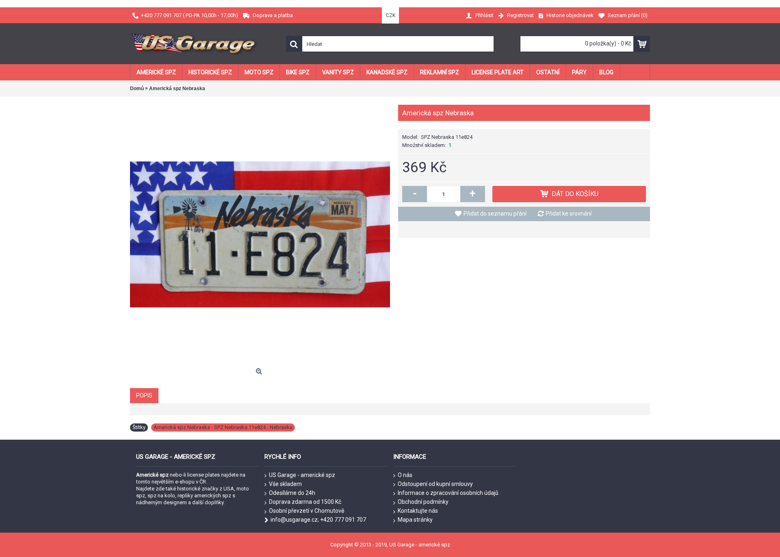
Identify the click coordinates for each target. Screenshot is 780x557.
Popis (144, 395)
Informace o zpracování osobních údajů (448, 493)
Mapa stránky (415, 519)
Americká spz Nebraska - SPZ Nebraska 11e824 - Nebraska (223, 427)
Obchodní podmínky (423, 502)
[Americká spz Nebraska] (260, 235)
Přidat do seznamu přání (495, 213)
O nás (405, 475)
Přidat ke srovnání (569, 213)
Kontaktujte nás (418, 510)
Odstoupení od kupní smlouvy (435, 484)
